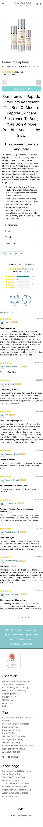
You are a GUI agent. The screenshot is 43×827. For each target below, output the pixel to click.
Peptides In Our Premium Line (16, 790)
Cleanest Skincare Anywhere (16, 681)
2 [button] (18, 617)
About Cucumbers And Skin (15, 783)
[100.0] (14, 299)
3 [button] (22, 617)
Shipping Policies (10, 693)
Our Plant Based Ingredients (15, 786)
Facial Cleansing (10, 727)
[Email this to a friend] (21, 253)
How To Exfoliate (10, 780)
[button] (8, 72)
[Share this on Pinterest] (16, 253)
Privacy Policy (9, 697)
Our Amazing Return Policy (15, 687)
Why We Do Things (11, 742)
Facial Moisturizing (11, 730)
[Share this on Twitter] (4, 253)
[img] (5, 319)
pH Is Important (10, 796)
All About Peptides (11, 752)
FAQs (4, 706)
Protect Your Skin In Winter (15, 724)
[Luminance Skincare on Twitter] (3, 757)
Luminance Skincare (24, 816)
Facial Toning (8, 733)
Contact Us (7, 700)
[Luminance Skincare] (21, 4)
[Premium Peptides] (21, 34)
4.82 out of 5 (27, 269)
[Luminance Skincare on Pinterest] (12, 757)
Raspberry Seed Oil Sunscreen (17, 771)
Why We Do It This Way (13, 736)
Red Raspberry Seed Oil (13, 749)
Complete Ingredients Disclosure (18, 745)
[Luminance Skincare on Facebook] (6, 757)
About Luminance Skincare (15, 793)
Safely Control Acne (12, 774)
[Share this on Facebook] (10, 253)
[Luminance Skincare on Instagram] (14, 757)
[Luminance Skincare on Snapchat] (17, 757)
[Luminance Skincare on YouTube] (9, 757)
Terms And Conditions (13, 684)
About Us (6, 703)
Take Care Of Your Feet (13, 777)
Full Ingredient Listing (12, 739)
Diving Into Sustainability (14, 690)
